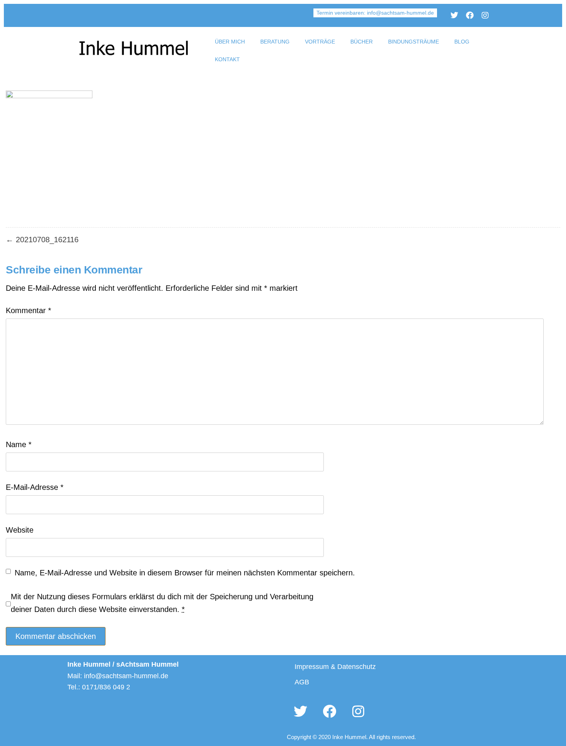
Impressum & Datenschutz (335, 667)
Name (19, 444)
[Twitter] (454, 15)
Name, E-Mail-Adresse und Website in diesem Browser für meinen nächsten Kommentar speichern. (185, 572)
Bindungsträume (413, 42)
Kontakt (227, 59)
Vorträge (320, 42)
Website (19, 530)
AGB (302, 682)
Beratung (275, 42)
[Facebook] (469, 15)
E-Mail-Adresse (35, 487)
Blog (461, 42)
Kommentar (28, 310)
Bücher (361, 42)
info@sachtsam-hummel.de (400, 13)
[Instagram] (485, 15)
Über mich (230, 42)
